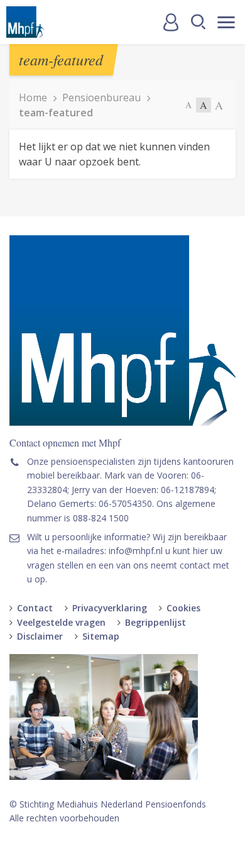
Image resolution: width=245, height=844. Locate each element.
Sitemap (100, 636)
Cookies (183, 608)
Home (33, 97)
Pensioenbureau (101, 97)
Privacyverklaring (109, 608)
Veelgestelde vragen (61, 622)
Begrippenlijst (155, 622)
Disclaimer (40, 636)
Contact (35, 608)
